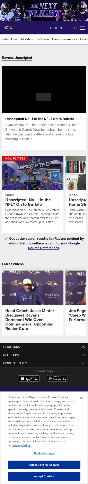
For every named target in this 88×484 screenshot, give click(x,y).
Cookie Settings (44, 453)
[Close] (81, 401)
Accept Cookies (44, 476)
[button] (43, 97)
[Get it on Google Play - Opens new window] (57, 380)
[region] (44, 439)
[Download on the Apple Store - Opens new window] (29, 378)
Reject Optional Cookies (44, 464)
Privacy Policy (53, 445)
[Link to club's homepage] (8, 26)
